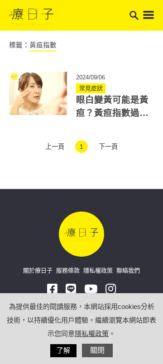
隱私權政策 (98, 270)
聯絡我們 (128, 270)
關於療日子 (38, 270)
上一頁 (54, 146)
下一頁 (108, 146)
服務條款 (68, 270)
